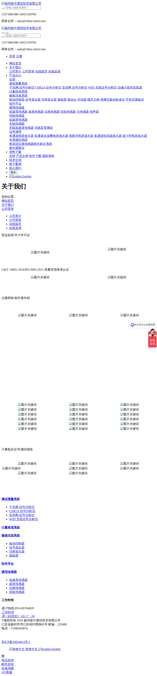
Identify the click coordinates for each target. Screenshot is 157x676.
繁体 (13, 172)
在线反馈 (15, 228)
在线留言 (15, 224)
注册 (19, 56)
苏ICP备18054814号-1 (16, 642)
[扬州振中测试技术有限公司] (78, 4)
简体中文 (31, 649)
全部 (12, 79)
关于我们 (8, 204)
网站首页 (15, 63)
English (56, 649)
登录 (12, 56)
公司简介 (15, 216)
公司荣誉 (8, 208)
